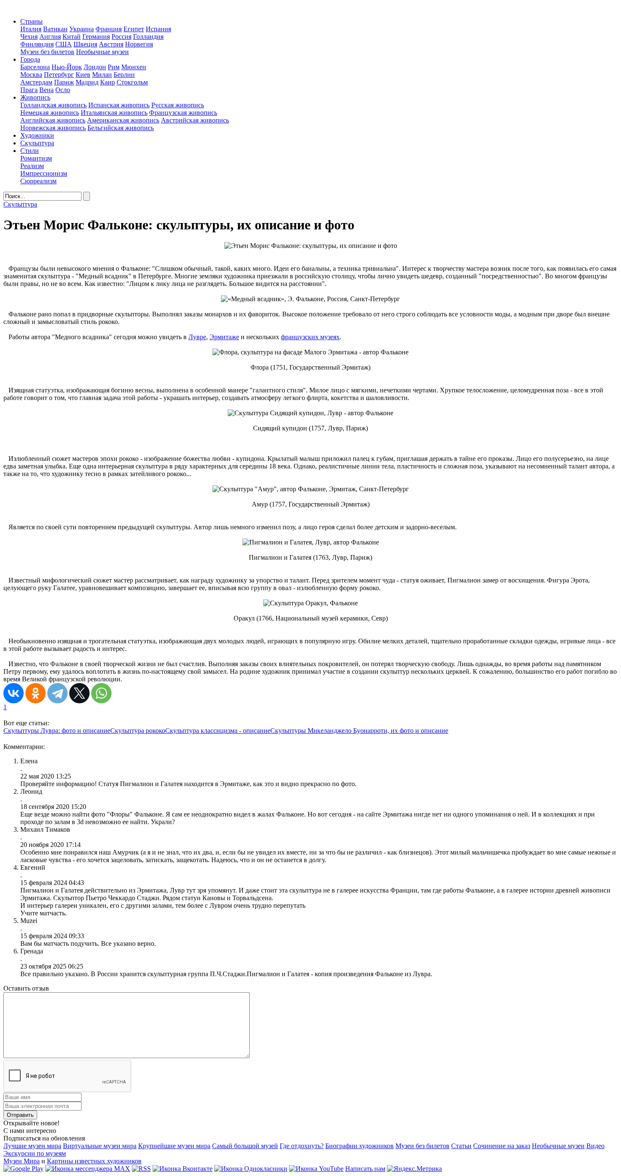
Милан (102, 74)
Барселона (35, 67)
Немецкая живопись (49, 112)
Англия (50, 36)
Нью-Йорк (67, 67)
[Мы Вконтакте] (182, 1168)
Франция (108, 29)
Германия (96, 36)
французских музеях (310, 336)
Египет (133, 29)
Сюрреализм (38, 181)
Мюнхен (133, 67)
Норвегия (139, 44)
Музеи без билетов (47, 51)
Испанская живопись (119, 105)
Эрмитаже (224, 336)
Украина (81, 29)
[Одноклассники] (35, 693)
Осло (62, 89)
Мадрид (87, 82)
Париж (64, 82)
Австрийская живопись (195, 120)
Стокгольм (132, 82)
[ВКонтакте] (13, 693)
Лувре (197, 336)
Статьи (461, 1145)
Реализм (32, 165)
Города (30, 59)
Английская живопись (52, 120)
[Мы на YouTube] (316, 1168)
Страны (31, 21)
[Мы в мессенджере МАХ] (87, 1168)
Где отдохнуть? (302, 1145)
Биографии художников (359, 1145)
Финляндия (37, 44)
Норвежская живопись (53, 127)
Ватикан (55, 29)
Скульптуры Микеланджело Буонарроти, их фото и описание (359, 730)
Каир (107, 82)
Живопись (35, 97)
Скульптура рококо (137, 730)
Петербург (59, 74)
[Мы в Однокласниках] (250, 1168)
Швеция (85, 44)
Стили (29, 150)
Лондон (95, 67)
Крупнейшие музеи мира (174, 1145)
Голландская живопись (53, 105)
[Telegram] (57, 693)
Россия (121, 36)
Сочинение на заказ (501, 1145)
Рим (114, 67)
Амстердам (36, 82)
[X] (79, 693)
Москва (31, 74)
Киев (83, 74)
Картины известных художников (94, 1161)
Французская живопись (183, 112)
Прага (29, 89)
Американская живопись (123, 120)
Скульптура (37, 143)
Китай (72, 36)
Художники (37, 135)
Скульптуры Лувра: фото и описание (56, 730)
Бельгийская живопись (120, 127)
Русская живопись (177, 105)
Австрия (111, 44)
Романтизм (36, 158)
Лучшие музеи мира (32, 1145)
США (63, 44)
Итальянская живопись (114, 112)
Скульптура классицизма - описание (217, 730)
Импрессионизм (43, 173)
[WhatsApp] (101, 693)
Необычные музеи (102, 51)
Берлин (124, 74)
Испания (158, 29)
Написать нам (365, 1168)
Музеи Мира (21, 1161)
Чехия (29, 36)
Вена (46, 89)
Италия (30, 29)
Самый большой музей (245, 1145)
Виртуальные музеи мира (99, 1145)
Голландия (148, 36)
